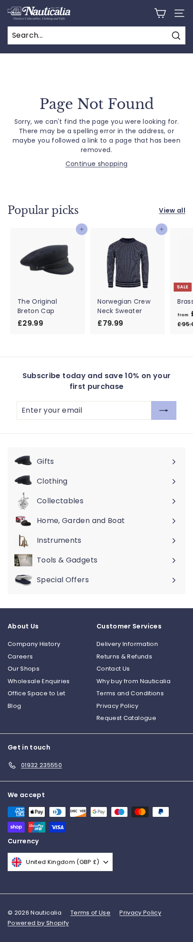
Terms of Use (90, 912)
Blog (14, 706)
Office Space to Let (37, 693)
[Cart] (160, 13)
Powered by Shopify (38, 923)
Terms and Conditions (130, 693)
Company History (34, 644)
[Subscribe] (163, 410)
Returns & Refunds (124, 656)
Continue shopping (97, 163)
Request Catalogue (126, 718)
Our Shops (23, 668)
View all (172, 210)
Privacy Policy (117, 706)
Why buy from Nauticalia (133, 681)
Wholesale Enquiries (39, 681)
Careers (20, 656)
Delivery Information (127, 644)
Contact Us (113, 668)
